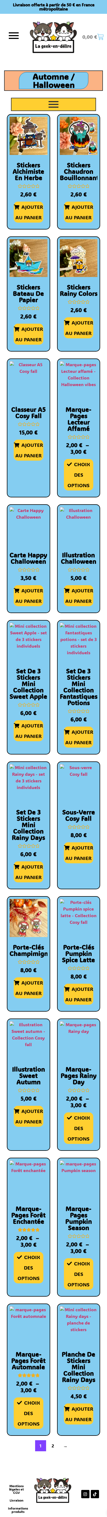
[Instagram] (85, 1494)
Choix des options (78, 475)
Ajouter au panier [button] (29, 212)
